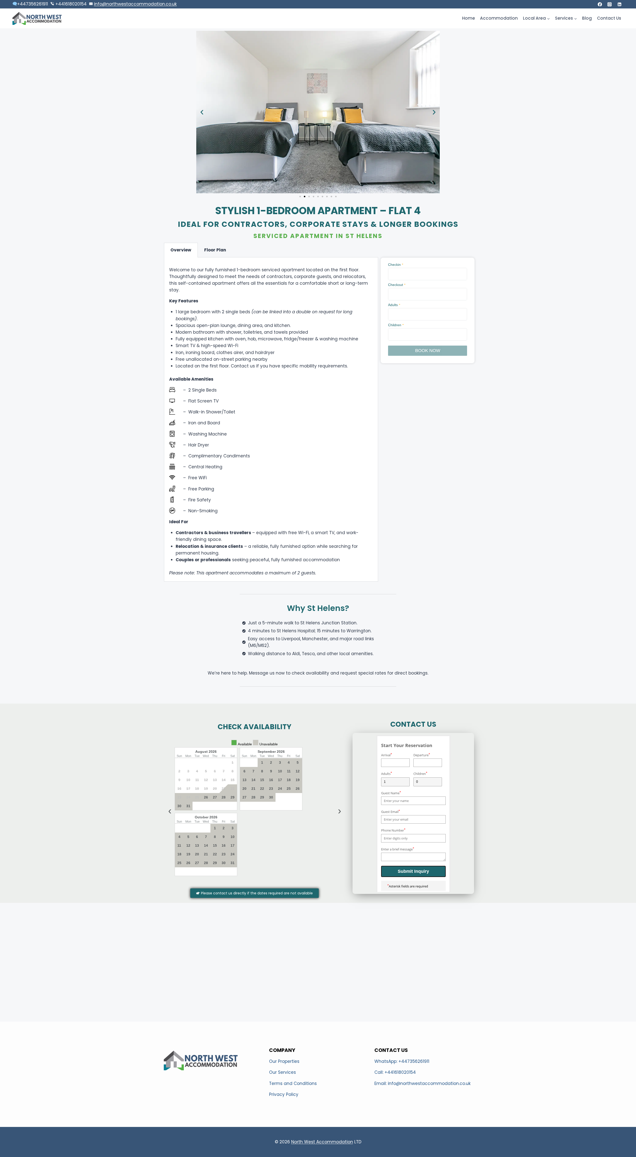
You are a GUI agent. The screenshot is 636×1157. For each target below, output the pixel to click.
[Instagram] (609, 4)
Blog (587, 18)
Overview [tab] (180, 250)
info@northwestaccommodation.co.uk (135, 4)
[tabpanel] (271, 419)
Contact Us (609, 18)
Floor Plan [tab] (215, 250)
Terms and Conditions (293, 1083)
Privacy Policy (283, 1094)
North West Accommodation (322, 1142)
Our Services (282, 1072)
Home (468, 18)
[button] (202, 112)
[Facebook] (600, 4)
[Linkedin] (619, 4)
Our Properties (284, 1061)
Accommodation (499, 18)
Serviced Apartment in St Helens (318, 236)
